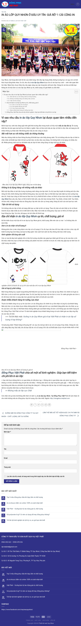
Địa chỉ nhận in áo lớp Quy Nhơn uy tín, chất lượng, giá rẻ (22, 102)
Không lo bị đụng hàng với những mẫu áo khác (22, 98)
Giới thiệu (38, 620)
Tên (5, 449)
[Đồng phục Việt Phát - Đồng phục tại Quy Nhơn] (11, 4)
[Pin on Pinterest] (46, 404)
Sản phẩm (45, 620)
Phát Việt (23, 20)
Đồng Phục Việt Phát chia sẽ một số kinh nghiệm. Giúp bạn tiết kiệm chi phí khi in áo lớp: (31, 112)
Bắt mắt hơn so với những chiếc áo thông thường (23, 96)
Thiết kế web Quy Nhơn (46, 623)
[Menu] (77, 4)
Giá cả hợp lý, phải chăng (18, 108)
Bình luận (7, 432)
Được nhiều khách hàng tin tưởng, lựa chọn (21, 110)
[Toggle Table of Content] (75, 91)
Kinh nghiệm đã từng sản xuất (19, 106)
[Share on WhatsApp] (31, 404)
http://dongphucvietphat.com (60, 398)
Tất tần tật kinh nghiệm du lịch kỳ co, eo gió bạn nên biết (26, 520)
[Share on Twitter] (38, 404)
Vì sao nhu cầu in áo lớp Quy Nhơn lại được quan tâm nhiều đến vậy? (26, 94)
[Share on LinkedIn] (49, 404)
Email (5, 458)
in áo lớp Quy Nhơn (31, 117)
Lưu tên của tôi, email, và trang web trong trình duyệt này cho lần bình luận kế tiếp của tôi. (36, 476)
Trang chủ (29, 620)
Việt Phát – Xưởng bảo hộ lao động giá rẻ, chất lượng (25, 509)
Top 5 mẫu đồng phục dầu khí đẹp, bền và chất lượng (25, 497)
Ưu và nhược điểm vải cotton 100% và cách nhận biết (25, 503)
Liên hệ (52, 620)
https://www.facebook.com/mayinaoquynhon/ (17, 609)
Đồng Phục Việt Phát (12, 372)
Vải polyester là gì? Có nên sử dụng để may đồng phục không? (28, 514)
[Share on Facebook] (35, 404)
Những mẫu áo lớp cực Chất (20, 390)
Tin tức (3, 12)
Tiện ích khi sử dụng (15, 100)
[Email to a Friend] (42, 404)
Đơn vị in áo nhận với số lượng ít (20, 104)
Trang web (7, 467)
